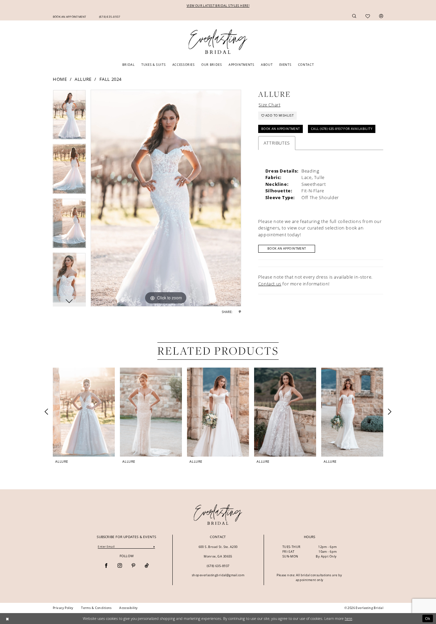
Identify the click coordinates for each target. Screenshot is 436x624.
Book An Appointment (280, 129)
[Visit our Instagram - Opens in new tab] (119, 566)
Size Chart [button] (269, 104)
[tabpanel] (69, 117)
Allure (83, 79)
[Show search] (354, 16)
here (348, 618)
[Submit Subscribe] (154, 546)
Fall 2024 (110, 79)
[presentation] (84, 412)
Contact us (269, 283)
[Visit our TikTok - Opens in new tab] (146, 566)
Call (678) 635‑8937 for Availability (341, 129)
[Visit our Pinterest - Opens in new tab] (133, 566)
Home (60, 79)
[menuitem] (69, 16)
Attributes (277, 143)
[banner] (218, 514)
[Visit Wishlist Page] (368, 16)
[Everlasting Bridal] (217, 41)
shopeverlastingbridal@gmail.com (218, 575)
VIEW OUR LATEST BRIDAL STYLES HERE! (218, 5)
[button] (381, 16)
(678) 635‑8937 (218, 566)
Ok (428, 618)
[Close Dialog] (7, 618)
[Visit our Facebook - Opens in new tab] (106, 566)
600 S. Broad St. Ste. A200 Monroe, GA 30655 (218, 552)
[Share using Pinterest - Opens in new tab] (239, 312)
